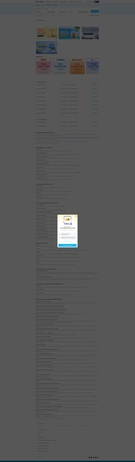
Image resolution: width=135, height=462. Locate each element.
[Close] (76, 216)
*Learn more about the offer (67, 241)
